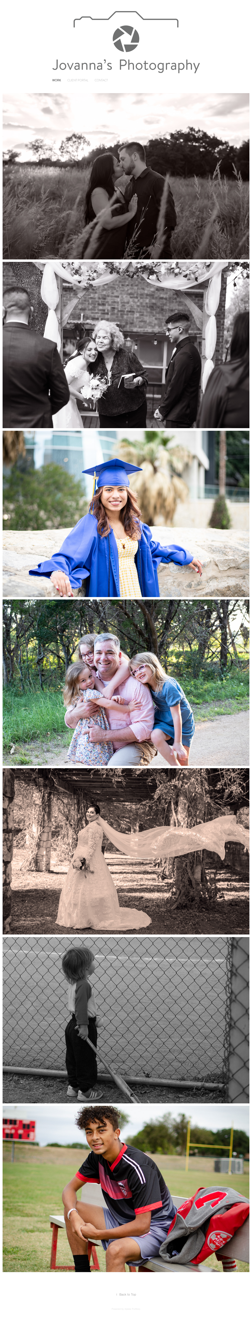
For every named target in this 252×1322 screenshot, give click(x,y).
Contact (101, 80)
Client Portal (77, 80)
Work (56, 80)
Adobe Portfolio (132, 1309)
